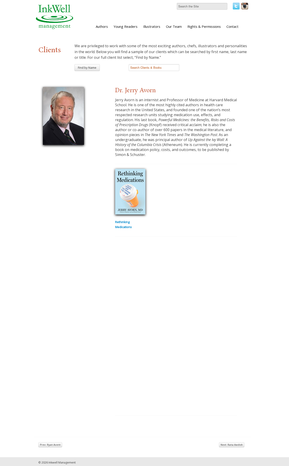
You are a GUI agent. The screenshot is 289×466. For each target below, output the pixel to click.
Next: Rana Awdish (232, 444)
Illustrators (151, 26)
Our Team (174, 26)
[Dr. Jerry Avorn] (63, 115)
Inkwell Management (62, 462)
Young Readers (126, 26)
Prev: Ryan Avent (50, 444)
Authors (102, 26)
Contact (232, 26)
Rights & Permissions (204, 26)
